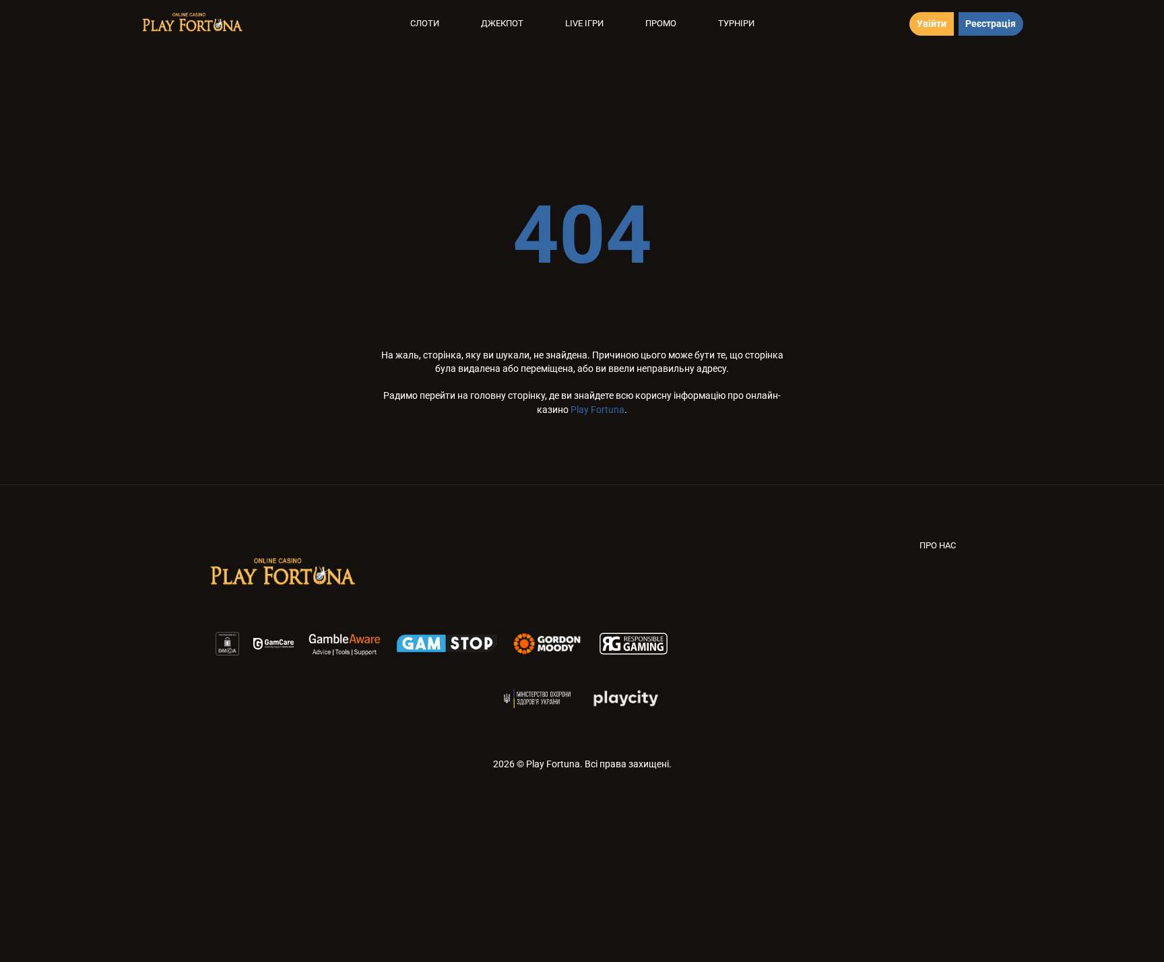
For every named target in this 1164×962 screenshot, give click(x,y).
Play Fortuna (597, 409)
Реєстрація (990, 23)
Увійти (931, 23)
